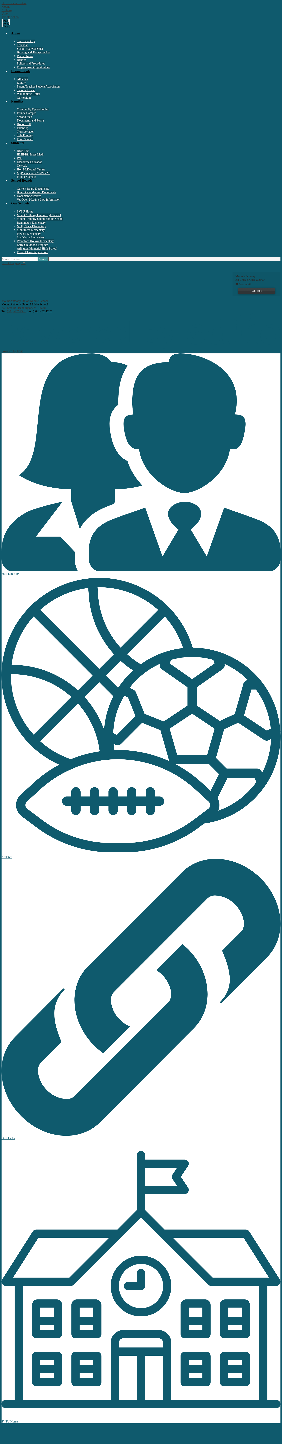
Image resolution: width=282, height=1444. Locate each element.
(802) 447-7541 (16, 311)
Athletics (22, 79)
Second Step (24, 116)
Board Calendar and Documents (36, 192)
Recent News (25, 56)
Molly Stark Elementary (31, 226)
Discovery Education (29, 162)
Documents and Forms (30, 120)
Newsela (22, 165)
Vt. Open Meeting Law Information (38, 199)
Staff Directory (26, 41)
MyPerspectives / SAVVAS (33, 173)
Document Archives (29, 196)
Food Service (25, 139)
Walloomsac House (28, 93)
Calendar (22, 45)
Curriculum (24, 97)
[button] (144, 35)
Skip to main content (14, 3)
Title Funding (25, 135)
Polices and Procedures (31, 63)
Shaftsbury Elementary (31, 237)
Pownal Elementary (29, 233)
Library (21, 82)
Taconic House (26, 90)
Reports (21, 59)
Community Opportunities (33, 109)
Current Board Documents (33, 188)
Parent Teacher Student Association (38, 86)
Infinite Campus (26, 113)
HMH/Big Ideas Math (30, 154)
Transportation (25, 131)
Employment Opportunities (33, 67)
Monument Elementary (31, 230)
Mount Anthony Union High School (39, 215)
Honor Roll (24, 124)
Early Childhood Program (32, 244)
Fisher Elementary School (32, 252)
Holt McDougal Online (31, 169)
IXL (19, 158)
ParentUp (22, 128)
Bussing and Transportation (33, 52)
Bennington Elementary (31, 222)
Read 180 (23, 150)
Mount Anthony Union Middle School (40, 218)
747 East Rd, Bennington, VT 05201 (24, 307)
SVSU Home (25, 211)
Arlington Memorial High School (37, 248)
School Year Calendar (30, 48)
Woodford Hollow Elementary (35, 241)
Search (43, 259)
